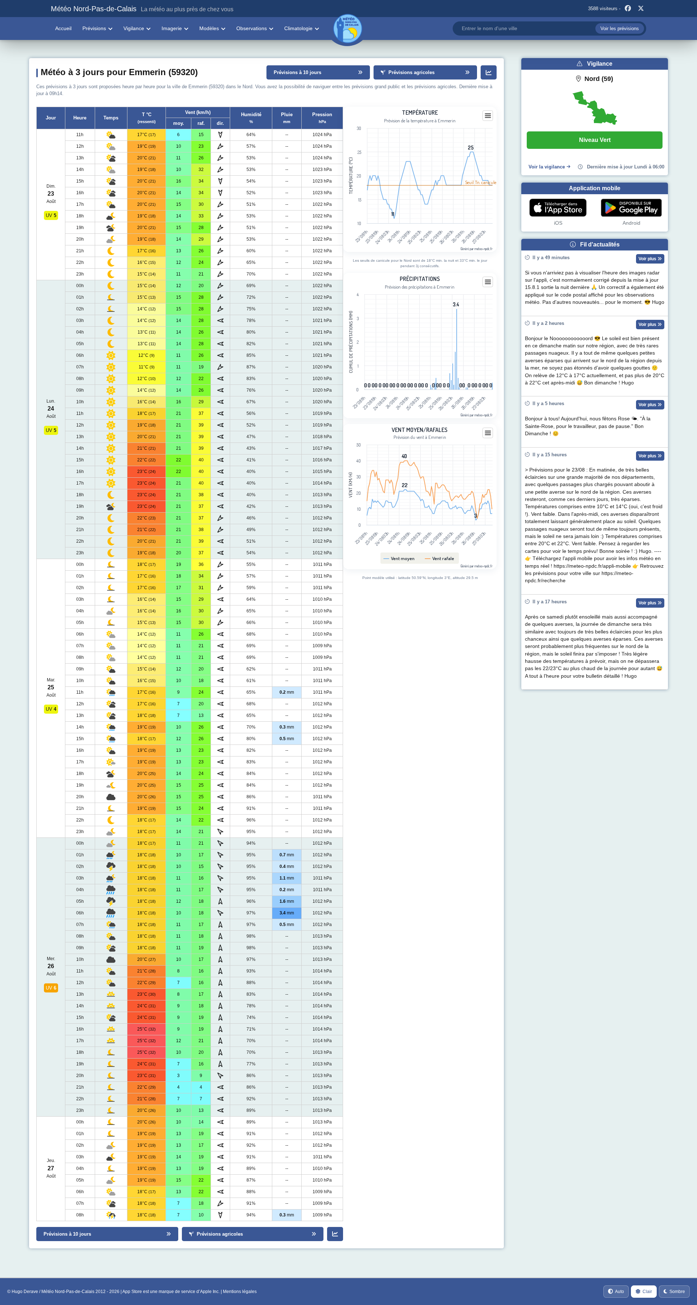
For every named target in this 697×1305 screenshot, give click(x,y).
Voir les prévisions (619, 28)
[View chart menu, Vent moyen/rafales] (488, 433)
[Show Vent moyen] (399, 558)
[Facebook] (627, 8)
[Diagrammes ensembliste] (489, 72)
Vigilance (133, 28)
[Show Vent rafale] (439, 558)
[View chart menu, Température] (488, 116)
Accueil (63, 28)
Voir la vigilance (547, 167)
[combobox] (549, 28)
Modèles (209, 28)
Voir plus (648, 258)
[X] (640, 8)
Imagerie (172, 28)
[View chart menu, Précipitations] (488, 282)
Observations (251, 28)
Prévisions (94, 28)
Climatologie (298, 28)
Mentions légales (240, 1291)
